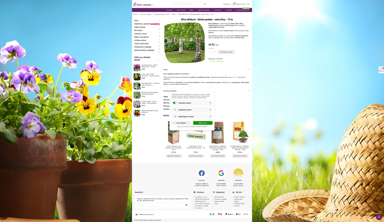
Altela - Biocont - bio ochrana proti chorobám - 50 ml (173, 147)
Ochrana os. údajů (201, 206)
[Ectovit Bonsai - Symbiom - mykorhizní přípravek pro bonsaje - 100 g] (218, 132)
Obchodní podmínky (202, 199)
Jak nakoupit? (219, 197)
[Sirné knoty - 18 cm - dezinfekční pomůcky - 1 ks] (196, 132)
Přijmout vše (203, 123)
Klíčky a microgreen (141, 37)
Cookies (237, 206)
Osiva (136, 20)
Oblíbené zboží (239, 203)
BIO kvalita (138, 30)
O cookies (198, 208)
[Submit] (186, 204)
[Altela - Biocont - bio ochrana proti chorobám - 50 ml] (174, 132)
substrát (234, 77)
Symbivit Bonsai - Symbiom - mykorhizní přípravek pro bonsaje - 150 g (240, 147)
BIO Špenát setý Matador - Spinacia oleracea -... (150, 93)
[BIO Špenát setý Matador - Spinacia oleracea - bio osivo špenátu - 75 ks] (137, 95)
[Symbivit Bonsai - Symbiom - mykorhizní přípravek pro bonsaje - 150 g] (240, 132)
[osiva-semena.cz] (146, 4)
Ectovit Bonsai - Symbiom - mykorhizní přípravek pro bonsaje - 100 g (218, 147)
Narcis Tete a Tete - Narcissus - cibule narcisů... (151, 75)
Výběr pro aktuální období (142, 58)
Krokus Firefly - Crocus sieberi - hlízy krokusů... (149, 102)
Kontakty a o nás (201, 197)
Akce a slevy (181, 10)
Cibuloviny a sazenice (146, 24)
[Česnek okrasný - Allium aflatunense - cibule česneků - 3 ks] (137, 67)
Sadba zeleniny (139, 27)
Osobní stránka (239, 197)
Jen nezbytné (181, 123)
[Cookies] (233, 206)
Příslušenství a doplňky (142, 47)
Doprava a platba (204, 10)
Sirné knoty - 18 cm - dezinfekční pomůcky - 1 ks (196, 147)
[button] (155, 59)
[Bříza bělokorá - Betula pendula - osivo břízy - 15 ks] (184, 43)
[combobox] (188, 4)
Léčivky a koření (140, 40)
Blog (191, 10)
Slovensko (217, 10)
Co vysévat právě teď (242, 9)
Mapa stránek (219, 201)
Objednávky (238, 199)
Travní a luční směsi (141, 44)
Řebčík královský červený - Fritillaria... (150, 111)
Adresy (236, 201)
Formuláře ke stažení (202, 203)
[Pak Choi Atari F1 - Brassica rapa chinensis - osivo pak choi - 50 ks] (137, 85)
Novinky (169, 10)
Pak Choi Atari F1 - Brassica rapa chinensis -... (151, 84)
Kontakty (229, 10)
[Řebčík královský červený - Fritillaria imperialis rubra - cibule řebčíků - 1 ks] (137, 113)
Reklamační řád (200, 201)
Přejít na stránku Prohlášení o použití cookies (192, 127)
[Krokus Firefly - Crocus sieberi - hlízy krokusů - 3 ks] (137, 104)
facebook (201, 180)
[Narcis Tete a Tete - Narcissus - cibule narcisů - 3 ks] (137, 76)
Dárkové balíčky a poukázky (144, 50)
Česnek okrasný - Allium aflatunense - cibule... (150, 66)
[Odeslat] (205, 4)
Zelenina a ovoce (140, 34)
